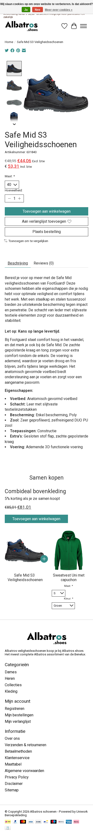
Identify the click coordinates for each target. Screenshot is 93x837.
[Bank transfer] (38, 822)
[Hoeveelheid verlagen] (9, 198)
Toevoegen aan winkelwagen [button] (36, 519)
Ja (26, 9)
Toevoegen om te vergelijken (28, 241)
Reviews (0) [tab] (44, 263)
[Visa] (31, 822)
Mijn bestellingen (19, 715)
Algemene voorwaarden (24, 770)
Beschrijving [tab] (18, 263)
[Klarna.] (76, 822)
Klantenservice (17, 758)
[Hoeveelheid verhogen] (19, 198)
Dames (11, 672)
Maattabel (13, 764)
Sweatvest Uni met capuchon (68, 577)
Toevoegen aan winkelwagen (47, 211)
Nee (37, 9)
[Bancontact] (46, 822)
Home (9, 42)
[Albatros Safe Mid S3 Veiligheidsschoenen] (24, 550)
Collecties (13, 685)
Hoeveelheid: (14, 190)
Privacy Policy (17, 777)
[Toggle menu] (83, 26)
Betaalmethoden (18, 751)
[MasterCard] (23, 822)
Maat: (10, 176)
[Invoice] (8, 828)
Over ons (12, 738)
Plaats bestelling (46, 231)
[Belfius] (61, 822)
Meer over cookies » (58, 9)
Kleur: (68, 598)
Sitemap (12, 790)
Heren (10, 678)
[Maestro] (54, 822)
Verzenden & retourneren (25, 745)
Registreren (14, 708)
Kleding (11, 691)
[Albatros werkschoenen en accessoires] (21, 26)
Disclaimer (14, 783)
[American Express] (69, 822)
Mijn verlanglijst (18, 721)
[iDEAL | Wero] (8, 822)
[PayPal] (15, 822)
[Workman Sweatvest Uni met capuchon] (68, 550)
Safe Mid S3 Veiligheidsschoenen (25, 577)
